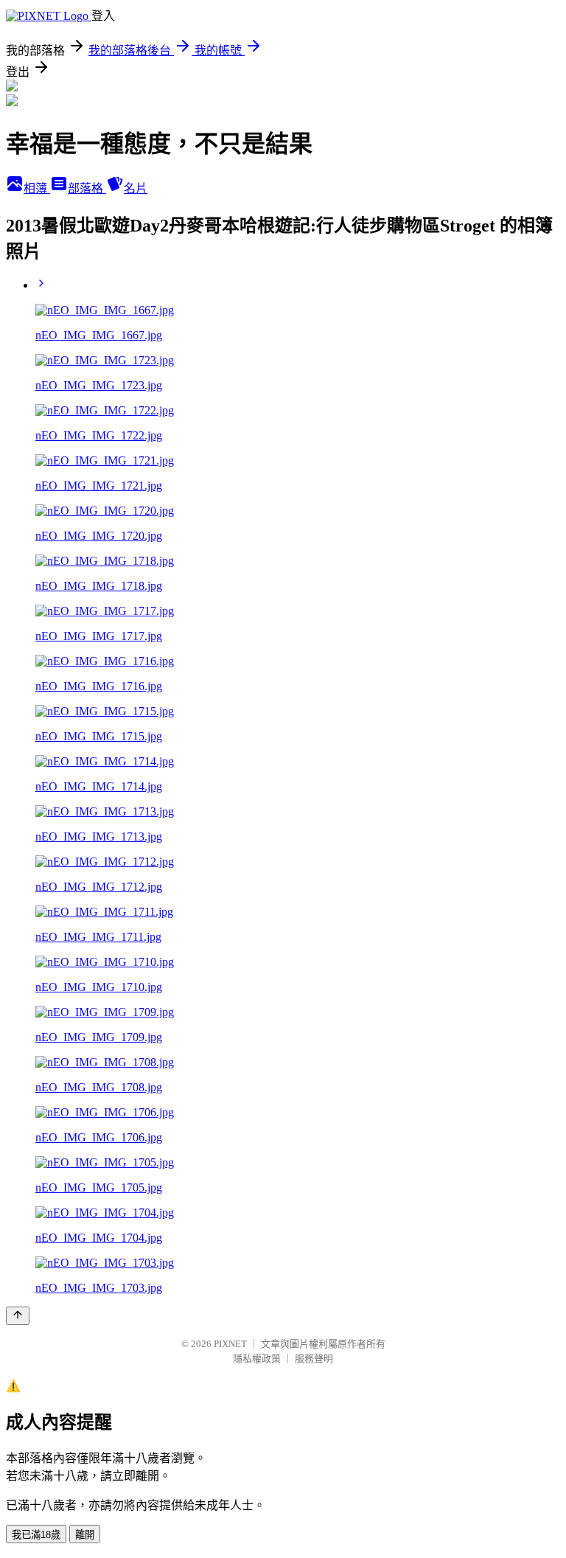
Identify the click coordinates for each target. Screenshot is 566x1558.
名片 (135, 188)
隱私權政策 (257, 1358)
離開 (84, 1534)
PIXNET (230, 1343)
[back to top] (17, 1316)
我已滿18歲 (36, 1534)
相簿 (37, 188)
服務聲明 (314, 1358)
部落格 (87, 188)
